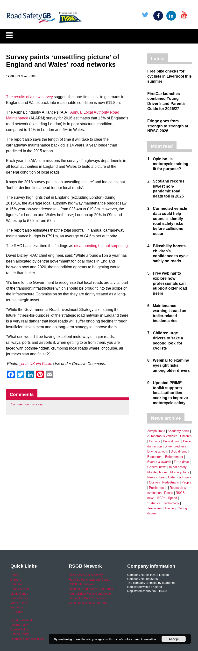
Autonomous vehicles (162, 436)
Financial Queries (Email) (27, 639)
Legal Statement (21, 620)
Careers (15, 579)
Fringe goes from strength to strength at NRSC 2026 (167, 126)
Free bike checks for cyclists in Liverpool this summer (169, 76)
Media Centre (19, 593)
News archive (19, 598)
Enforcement (174, 457)
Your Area (16, 607)
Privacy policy (19, 625)
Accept (174, 639)
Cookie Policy (19, 629)
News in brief (156, 477)
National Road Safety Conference (91, 589)
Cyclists (154, 441)
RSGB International (81, 584)
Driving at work (157, 451)
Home (14, 575)
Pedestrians (170, 482)
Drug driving (179, 451)
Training (170, 508)
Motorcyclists (179, 472)
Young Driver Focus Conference (90, 593)
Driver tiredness (175, 446)
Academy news (178, 431)
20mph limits (156, 431)
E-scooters (155, 457)
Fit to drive (181, 462)
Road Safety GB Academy (86, 575)
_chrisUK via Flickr (35, 364)
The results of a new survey (29, 97)
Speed (172, 498)
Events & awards (159, 462)
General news (156, 467)
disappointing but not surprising (101, 246)
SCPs (161, 498)
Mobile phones (157, 472)
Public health (158, 488)
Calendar (16, 584)
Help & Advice (19, 589)
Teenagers (154, 508)
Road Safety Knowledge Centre (89, 579)
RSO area (16, 612)
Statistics (154, 503)
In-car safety (178, 467)
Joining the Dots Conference (87, 598)
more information (145, 639)
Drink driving (171, 441)
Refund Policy (19, 634)
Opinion (154, 482)
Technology (171, 503)
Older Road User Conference (88, 603)
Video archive (19, 603)
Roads (168, 493)
